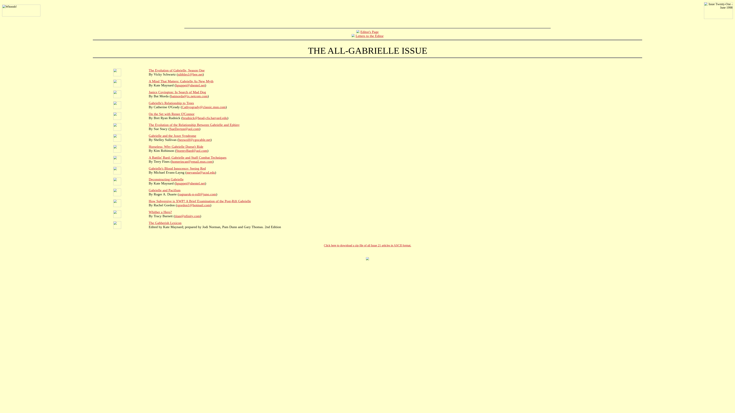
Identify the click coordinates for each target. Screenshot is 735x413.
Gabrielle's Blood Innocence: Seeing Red (177, 168)
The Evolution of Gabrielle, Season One (177, 70)
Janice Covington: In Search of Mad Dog (177, 92)
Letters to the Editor (370, 36)
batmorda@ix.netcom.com (189, 96)
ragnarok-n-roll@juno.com (197, 194)
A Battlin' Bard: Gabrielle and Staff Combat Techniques (187, 157)
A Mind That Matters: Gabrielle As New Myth (181, 81)
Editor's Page (369, 32)
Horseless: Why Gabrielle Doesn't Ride (176, 147)
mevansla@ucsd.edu (200, 172)
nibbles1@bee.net (190, 74)
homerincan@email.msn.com (192, 161)
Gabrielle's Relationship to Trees (171, 103)
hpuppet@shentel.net (190, 85)
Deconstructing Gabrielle (166, 179)
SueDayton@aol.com (184, 129)
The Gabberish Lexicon (165, 223)
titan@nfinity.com (187, 216)
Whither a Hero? (160, 212)
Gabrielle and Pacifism (164, 190)
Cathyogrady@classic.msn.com (204, 107)
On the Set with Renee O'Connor (171, 114)
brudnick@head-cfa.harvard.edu (204, 118)
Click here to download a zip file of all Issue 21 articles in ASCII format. (367, 245)
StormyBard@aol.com (191, 151)
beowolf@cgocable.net (195, 140)
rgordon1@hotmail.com (193, 205)
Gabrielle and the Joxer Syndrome (172, 136)
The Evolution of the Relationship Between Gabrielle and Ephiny (194, 125)
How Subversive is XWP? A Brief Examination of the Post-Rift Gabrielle (200, 201)
